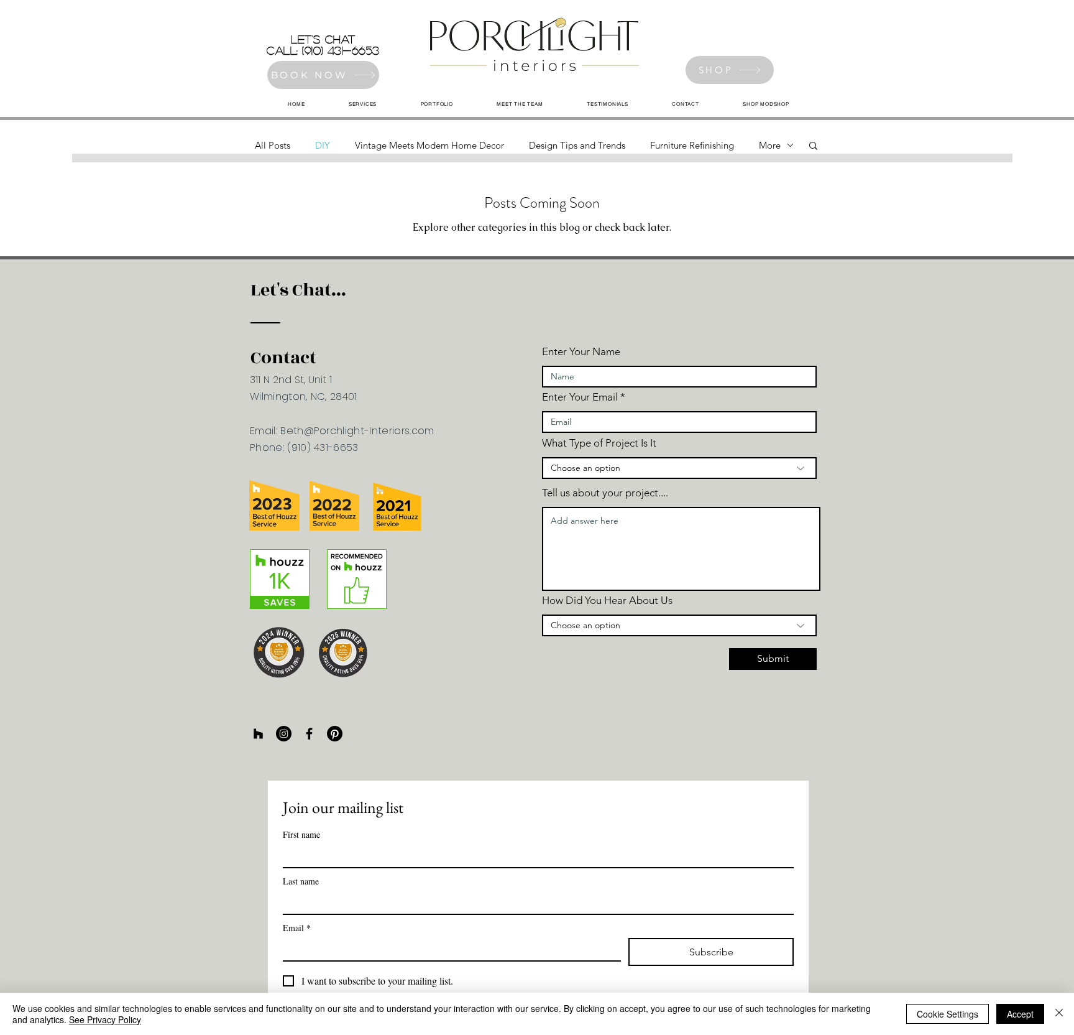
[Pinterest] (334, 733)
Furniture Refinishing (692, 145)
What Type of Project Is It (599, 443)
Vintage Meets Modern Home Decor (429, 145)
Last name (301, 881)
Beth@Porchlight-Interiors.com (357, 431)
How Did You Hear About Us (607, 600)
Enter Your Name (581, 351)
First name (301, 834)
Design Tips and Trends (577, 145)
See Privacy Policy (105, 1019)
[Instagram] (283, 733)
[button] (813, 146)
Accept (1020, 1014)
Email (297, 927)
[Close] (1059, 1014)
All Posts (272, 145)
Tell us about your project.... (605, 493)
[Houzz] (258, 733)
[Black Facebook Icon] (309, 733)
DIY (322, 145)
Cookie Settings (947, 1014)
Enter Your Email (580, 397)
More (770, 145)
